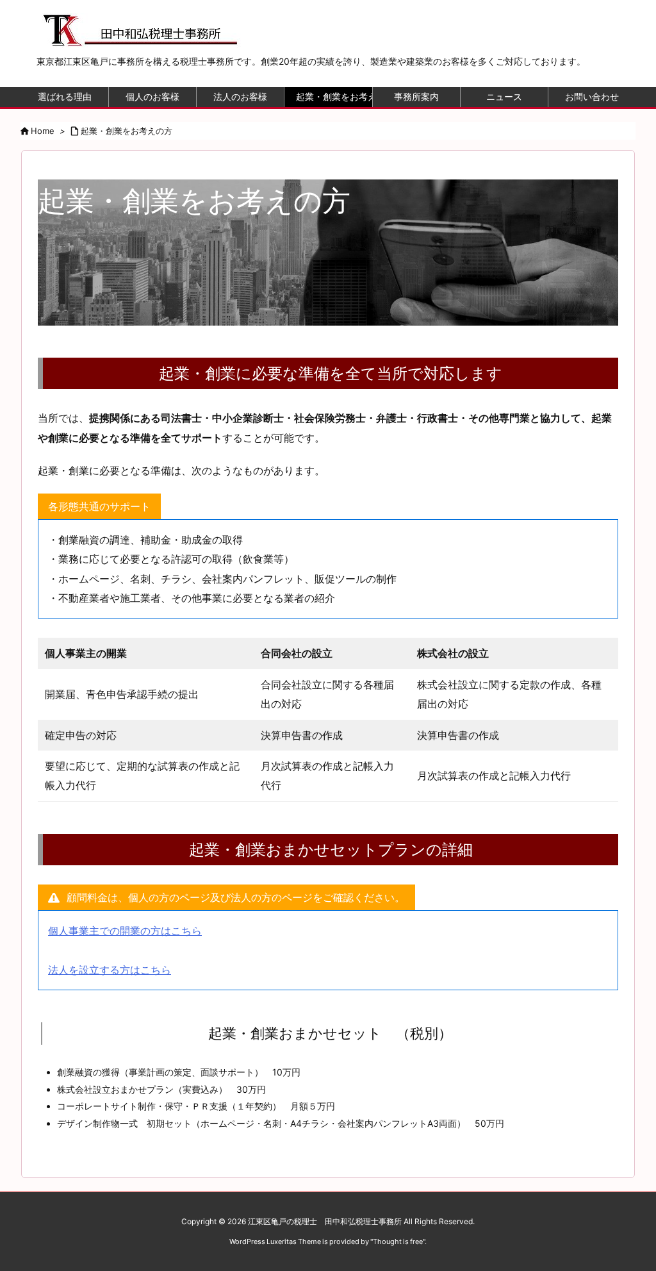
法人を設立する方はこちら (109, 969)
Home (42, 131)
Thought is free (398, 1241)
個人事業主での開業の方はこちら (125, 930)
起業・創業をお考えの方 (126, 131)
